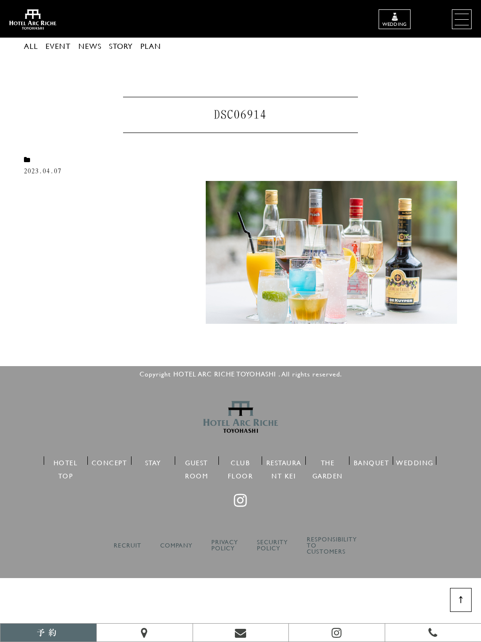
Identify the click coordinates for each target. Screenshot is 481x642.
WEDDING (415, 461)
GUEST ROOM (196, 461)
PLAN (150, 45)
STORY (121, 45)
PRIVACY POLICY (224, 545)
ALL (31, 45)
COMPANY (176, 545)
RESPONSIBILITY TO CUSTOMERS (332, 545)
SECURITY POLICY (272, 545)
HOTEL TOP (66, 461)
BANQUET (371, 461)
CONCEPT (109, 461)
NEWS (89, 45)
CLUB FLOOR (240, 461)
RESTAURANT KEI (284, 461)
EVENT (58, 45)
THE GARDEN (327, 461)
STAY (153, 461)
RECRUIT (127, 545)
